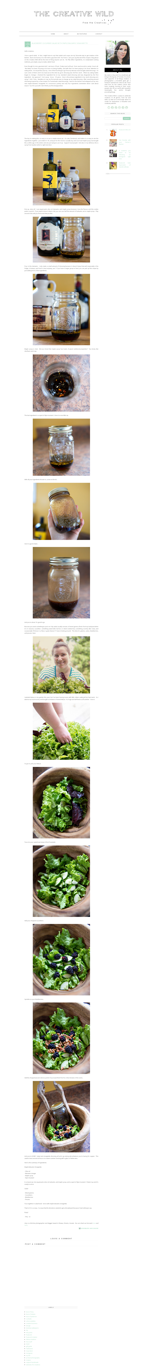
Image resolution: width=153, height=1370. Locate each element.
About (66, 34)
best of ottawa (30, 1314)
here (94, 1223)
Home (53, 34)
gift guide (29, 1346)
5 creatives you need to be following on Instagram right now (125, 155)
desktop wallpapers (32, 1328)
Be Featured (82, 34)
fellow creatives (31, 1339)
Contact (99, 34)
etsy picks (29, 1332)
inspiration (29, 1351)
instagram (29, 1353)
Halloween (29, 1349)
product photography (33, 1358)
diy (27, 1330)
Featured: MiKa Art (125, 130)
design (28, 1326)
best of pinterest (31, 1316)
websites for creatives (33, 1365)
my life (28, 1355)
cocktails (29, 1319)
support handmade (32, 1362)
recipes (28, 1360)
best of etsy (30, 1312)
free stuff (29, 1342)
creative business (31, 1323)
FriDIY (28, 1344)
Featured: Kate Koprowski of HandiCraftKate (125, 165)
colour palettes (31, 1321)
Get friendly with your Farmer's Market (125, 142)
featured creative (31, 1337)
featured (29, 1335)
